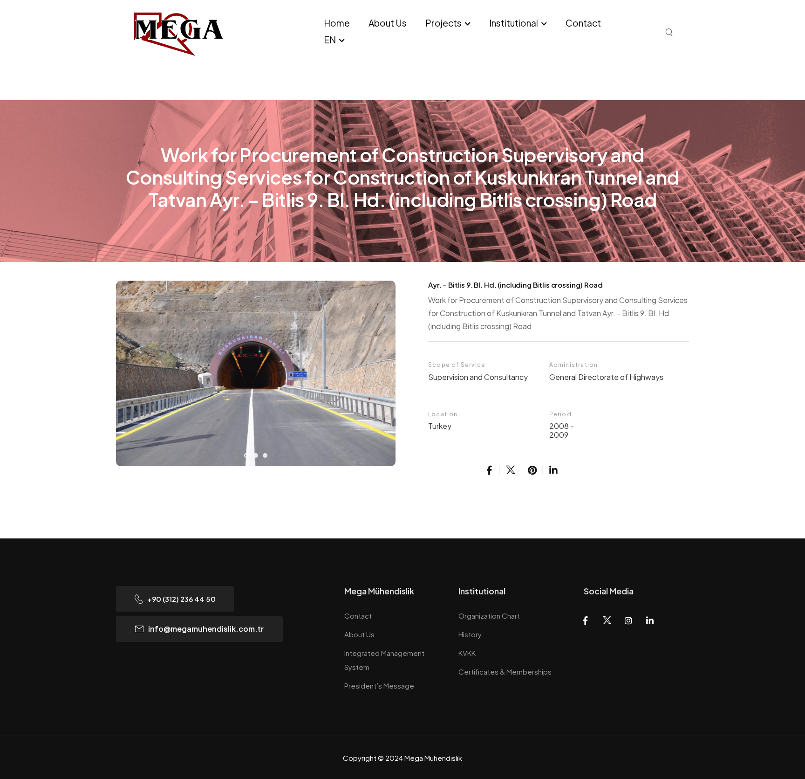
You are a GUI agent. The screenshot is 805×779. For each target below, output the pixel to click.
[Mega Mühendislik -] (199, 33)
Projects (443, 22)
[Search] (670, 31)
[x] (510, 470)
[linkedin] (553, 470)
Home (337, 22)
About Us (387, 22)
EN (330, 39)
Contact (583, 22)
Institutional (513, 22)
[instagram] (628, 620)
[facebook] (489, 470)
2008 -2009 (561, 430)
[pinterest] (532, 470)
